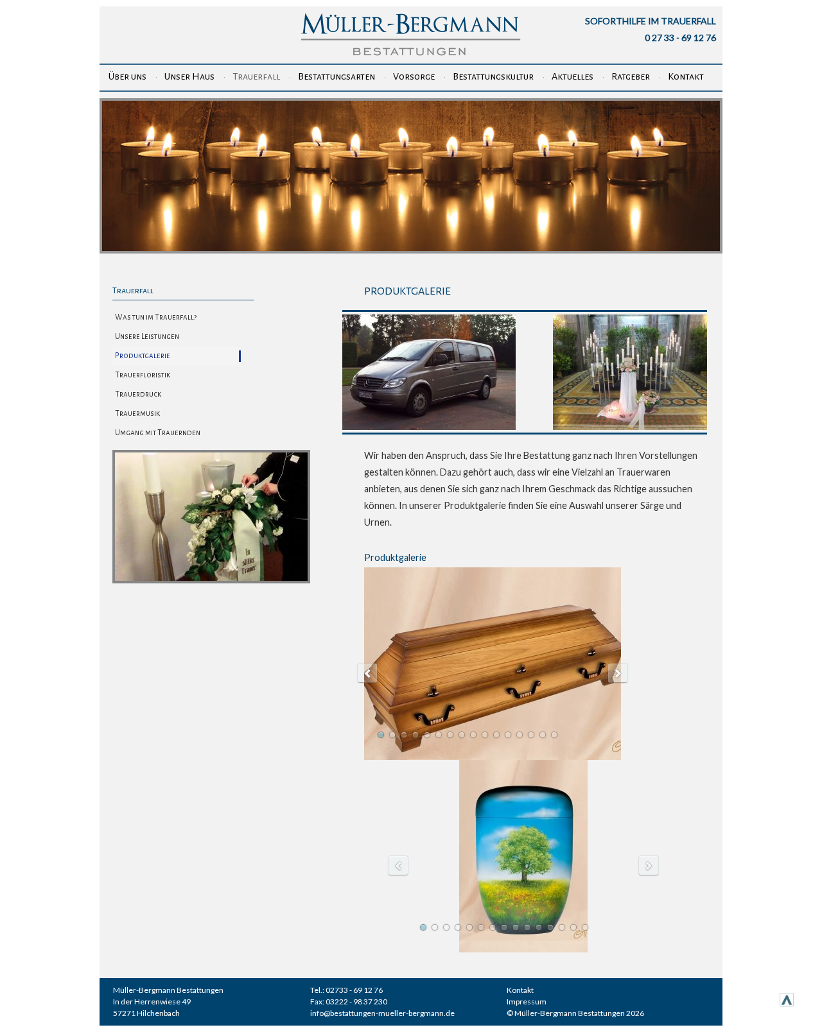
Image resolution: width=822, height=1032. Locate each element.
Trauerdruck (138, 394)
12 (508, 735)
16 (554, 735)
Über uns (127, 76)
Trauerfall (256, 76)
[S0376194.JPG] (630, 426)
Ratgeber (630, 76)
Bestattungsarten (336, 76)
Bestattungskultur (493, 76)
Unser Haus (189, 76)
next (617, 673)
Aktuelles (572, 76)
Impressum (527, 1001)
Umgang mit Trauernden (157, 433)
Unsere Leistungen (147, 336)
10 (485, 735)
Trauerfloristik (142, 375)
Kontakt (686, 76)
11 (496, 735)
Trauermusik (137, 413)
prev (367, 673)
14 (531, 735)
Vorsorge (414, 76)
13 (519, 735)
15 (542, 735)
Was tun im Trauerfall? (156, 317)
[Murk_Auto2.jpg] (429, 426)
